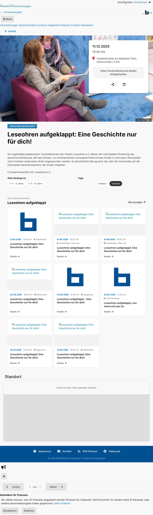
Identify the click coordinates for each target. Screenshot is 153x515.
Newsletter (87, 25)
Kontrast (143, 2)
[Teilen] (112, 84)
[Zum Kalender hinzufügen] (124, 84)
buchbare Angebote (48, 25)
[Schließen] (4, 476)
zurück (12, 31)
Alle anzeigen (135, 202)
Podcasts (65, 25)
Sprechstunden (27, 25)
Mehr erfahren (62, 503)
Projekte (75, 25)
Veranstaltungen (9, 25)
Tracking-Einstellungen (94, 458)
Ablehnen (29, 510)
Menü (8, 19)
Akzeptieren (10, 510)
